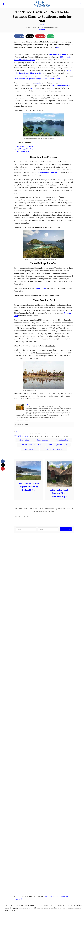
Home (15, 436)
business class (42, 440)
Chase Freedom (62, 440)
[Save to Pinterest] (3, 469)
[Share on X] (3, 465)
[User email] (27, 424)
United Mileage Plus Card (24, 149)
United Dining (40, 288)
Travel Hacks (42, 29)
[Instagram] (18, 424)
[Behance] (25, 424)
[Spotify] (22, 424)
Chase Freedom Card (22, 151)
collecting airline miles (57, 54)
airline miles (24, 440)
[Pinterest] (20, 424)
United (34, 88)
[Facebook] (15, 424)
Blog (19, 436)
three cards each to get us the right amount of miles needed (37, 78)
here (58, 47)
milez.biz (37, 83)
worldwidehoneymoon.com (23, 420)
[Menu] (3, 4)
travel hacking (30, 449)
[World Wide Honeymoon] (42, 4)
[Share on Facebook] (3, 461)
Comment (66, 529)
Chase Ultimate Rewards (60, 85)
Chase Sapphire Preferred (24, 146)
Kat (43, 24)
